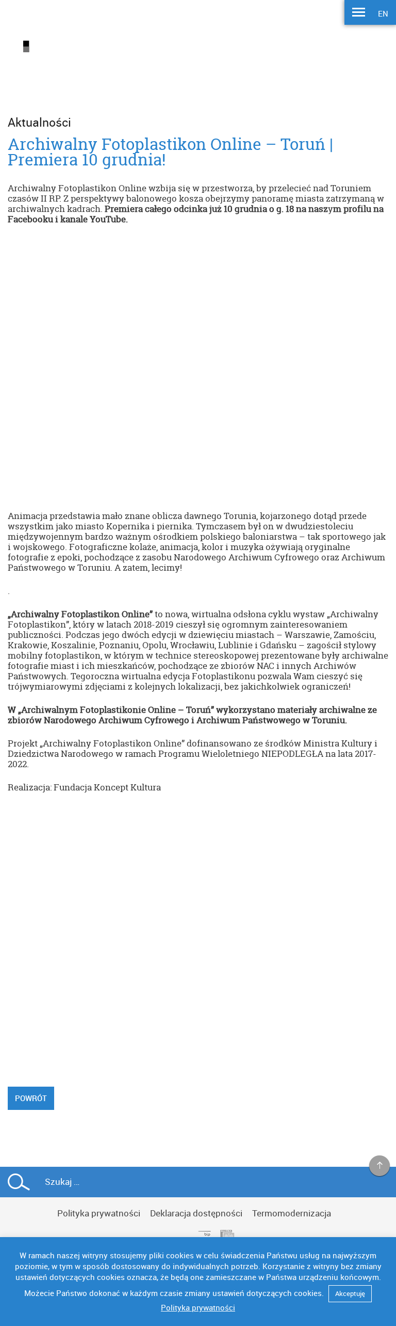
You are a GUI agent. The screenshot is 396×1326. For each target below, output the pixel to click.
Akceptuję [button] (350, 1293)
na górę (380, 1166)
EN (383, 13)
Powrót (31, 1098)
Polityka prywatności (98, 1213)
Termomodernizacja (291, 1213)
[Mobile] (358, 13)
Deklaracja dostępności (196, 1213)
